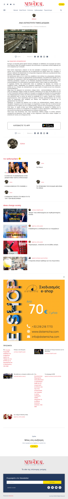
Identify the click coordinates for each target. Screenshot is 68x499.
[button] (61, 10)
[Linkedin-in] (14, 4)
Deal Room (22, 10)
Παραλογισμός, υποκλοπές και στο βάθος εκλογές (43, 244)
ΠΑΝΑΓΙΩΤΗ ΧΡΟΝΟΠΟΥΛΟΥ (18, 61)
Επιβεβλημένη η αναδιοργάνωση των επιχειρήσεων (44, 228)
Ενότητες (30, 10)
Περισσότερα (48, 10)
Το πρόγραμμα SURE (50, 374)
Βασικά (16, 10)
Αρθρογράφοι (39, 10)
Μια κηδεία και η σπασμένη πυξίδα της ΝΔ (24, 374)
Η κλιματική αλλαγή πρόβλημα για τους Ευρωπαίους (44, 260)
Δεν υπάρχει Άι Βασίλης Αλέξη (21, 414)
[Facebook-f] (4, 4)
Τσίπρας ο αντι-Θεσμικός (19, 349)
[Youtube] (11, 4)
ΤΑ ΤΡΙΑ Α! (39, 167)
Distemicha (11, 495)
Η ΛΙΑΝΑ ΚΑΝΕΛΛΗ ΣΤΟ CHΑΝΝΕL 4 (16, 186)
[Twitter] (8, 4)
